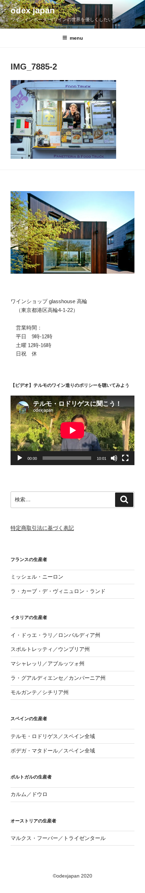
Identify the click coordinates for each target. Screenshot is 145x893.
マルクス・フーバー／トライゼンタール (58, 838)
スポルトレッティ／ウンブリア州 (50, 649)
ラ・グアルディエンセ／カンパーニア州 (58, 678)
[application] (72, 430)
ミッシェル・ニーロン (37, 577)
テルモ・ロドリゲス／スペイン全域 (53, 736)
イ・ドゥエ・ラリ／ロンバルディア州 (55, 635)
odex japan (33, 10)
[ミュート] (114, 458)
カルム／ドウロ (29, 794)
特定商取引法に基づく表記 (42, 528)
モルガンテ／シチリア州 (40, 692)
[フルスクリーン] (125, 458)
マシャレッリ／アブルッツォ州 (47, 663)
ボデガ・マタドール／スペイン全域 (53, 751)
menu (76, 38)
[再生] (19, 458)
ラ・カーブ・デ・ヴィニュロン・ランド (58, 591)
